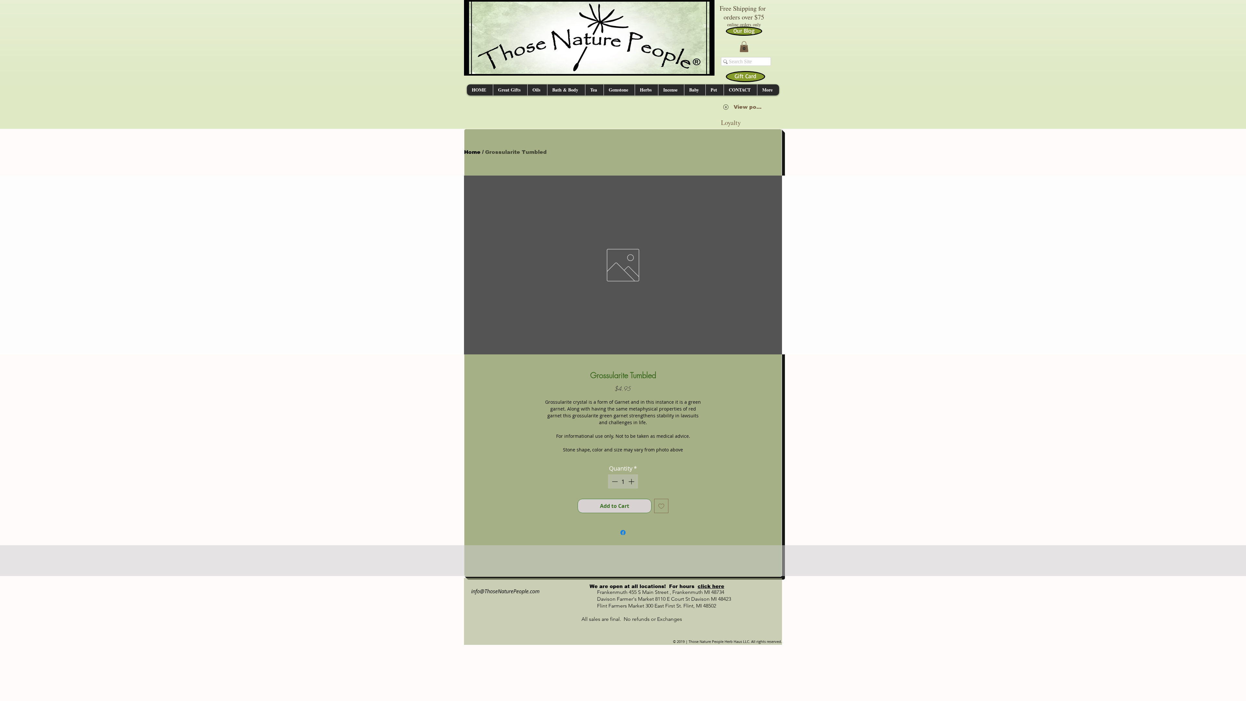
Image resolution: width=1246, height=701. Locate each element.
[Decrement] (614, 481)
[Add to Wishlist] (661, 506)
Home (472, 152)
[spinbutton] (623, 481)
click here (711, 586)
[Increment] (632, 481)
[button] (744, 46)
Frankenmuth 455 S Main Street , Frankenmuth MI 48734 (653, 592)
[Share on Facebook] (623, 532)
